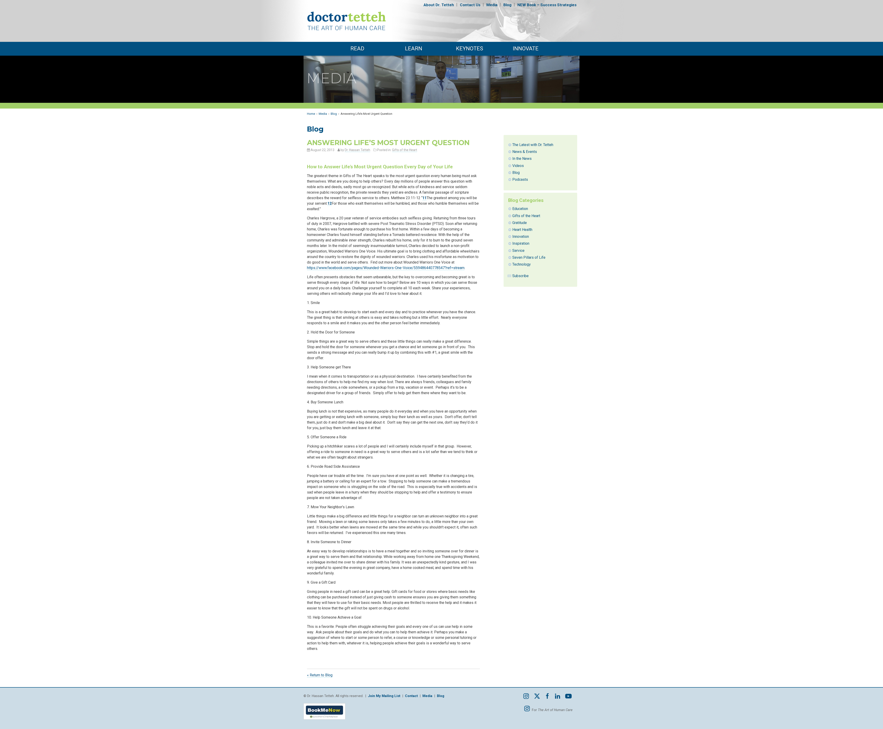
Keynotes (469, 48)
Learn (413, 48)
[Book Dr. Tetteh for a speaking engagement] (324, 721)
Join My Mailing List (384, 696)
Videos (518, 166)
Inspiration (520, 243)
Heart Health (522, 229)
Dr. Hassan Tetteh (357, 150)
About (439, 5)
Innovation (520, 236)
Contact (470, 5)
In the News (522, 158)
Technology (521, 264)
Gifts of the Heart (404, 150)
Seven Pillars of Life (528, 257)
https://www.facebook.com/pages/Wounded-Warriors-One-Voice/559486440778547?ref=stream (385, 268)
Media (491, 5)
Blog (507, 5)
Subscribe (520, 276)
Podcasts (520, 179)
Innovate (526, 48)
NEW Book (546, 5)
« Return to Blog (320, 675)
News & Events (524, 151)
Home (311, 113)
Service (518, 250)
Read (357, 48)
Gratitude (519, 223)
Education (520, 209)
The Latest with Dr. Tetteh (532, 145)
